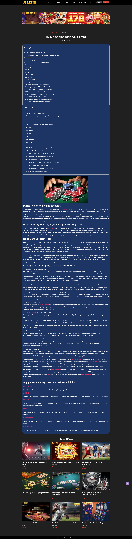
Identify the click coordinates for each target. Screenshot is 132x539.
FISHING (57, 2)
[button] (24, 18)
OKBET (30, 72)
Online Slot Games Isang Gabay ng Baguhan (40, 84)
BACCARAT (48, 2)
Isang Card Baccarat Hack (33, 57)
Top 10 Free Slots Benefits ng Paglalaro (39, 101)
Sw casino (30, 77)
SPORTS (65, 2)
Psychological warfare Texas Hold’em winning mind (42, 92)
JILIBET (30, 67)
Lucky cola (31, 65)
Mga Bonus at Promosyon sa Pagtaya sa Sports (41, 82)
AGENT (92, 2)
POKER (73, 2)
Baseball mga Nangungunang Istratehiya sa (40, 99)
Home (53, 33)
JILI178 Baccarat (31, 312)
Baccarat (58, 33)
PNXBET (30, 70)
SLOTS (40, 2)
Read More (24, 468)
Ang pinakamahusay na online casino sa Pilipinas (39, 62)
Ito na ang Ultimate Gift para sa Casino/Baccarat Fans (43, 94)
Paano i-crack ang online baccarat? (35, 52)
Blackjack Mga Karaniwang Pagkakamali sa (40, 89)
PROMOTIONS (82, 2)
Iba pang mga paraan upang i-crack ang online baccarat (43, 60)
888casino (31, 74)
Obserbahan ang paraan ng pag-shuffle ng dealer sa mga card (44, 55)
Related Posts (31, 79)
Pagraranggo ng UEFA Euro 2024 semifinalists (41, 87)
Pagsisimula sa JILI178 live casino (38, 96)
